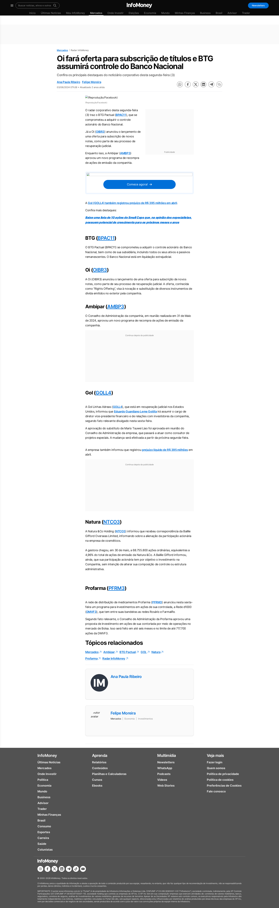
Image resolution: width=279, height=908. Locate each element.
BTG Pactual (127, 652)
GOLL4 (103, 393)
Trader (246, 13)
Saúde (41, 843)
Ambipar (109, 652)
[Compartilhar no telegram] (211, 84)
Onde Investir (115, 13)
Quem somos (216, 768)
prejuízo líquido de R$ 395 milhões (165, 449)
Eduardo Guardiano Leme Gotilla (135, 411)
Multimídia (166, 755)
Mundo (165, 13)
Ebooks (97, 785)
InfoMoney (47, 755)
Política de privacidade (223, 774)
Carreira (43, 838)
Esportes (43, 832)
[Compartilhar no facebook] (188, 84)
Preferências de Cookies (224, 785)
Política (42, 779)
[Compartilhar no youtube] (83, 869)
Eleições (134, 13)
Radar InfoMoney (113, 658)
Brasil (219, 13)
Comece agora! (137, 184)
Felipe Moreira (91, 82)
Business (205, 13)
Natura (155, 652)
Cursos (97, 779)
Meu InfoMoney (75, 13)
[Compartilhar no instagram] (40, 869)
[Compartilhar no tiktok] (76, 869)
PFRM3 (116, 588)
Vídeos (162, 779)
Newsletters (258, 5)
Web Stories (166, 785)
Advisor (232, 13)
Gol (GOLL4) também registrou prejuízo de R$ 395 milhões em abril (132, 203)
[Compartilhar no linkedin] (203, 84)
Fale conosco (216, 791)
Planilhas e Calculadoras (109, 774)
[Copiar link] (219, 84)
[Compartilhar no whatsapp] (180, 84)
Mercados (96, 13)
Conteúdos (100, 768)
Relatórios (99, 762)
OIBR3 (100, 131)
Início (32, 13)
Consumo (44, 826)
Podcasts (163, 774)
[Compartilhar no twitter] (196, 84)
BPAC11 (121, 115)
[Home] (139, 5)
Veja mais (215, 755)
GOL (144, 652)
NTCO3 (111, 522)
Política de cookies (220, 779)
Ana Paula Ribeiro (68, 82)
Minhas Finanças (185, 13)
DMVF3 (91, 611)
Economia (150, 13)
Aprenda (99, 755)
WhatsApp (164, 768)
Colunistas (45, 849)
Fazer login (214, 762)
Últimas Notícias (51, 13)
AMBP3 (125, 153)
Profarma (91, 658)
